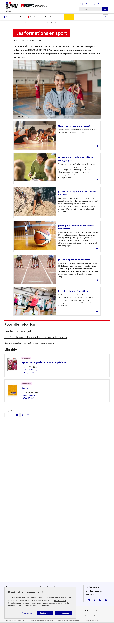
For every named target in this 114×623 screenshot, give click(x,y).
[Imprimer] (6, 415)
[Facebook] (28, 415)
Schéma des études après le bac (68, 620)
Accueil (6, 23)
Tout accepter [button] (63, 613)
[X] (22, 415)
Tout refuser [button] (45, 613)
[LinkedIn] (17, 415)
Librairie (89, 4)
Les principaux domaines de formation (33, 23)
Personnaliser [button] (27, 613)
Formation (15, 23)
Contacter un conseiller (54, 17)
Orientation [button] (34, 17)
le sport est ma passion (44, 342)
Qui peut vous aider (91, 620)
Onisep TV (77, 4)
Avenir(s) (69, 17)
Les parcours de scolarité (93, 616)
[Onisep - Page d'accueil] (27, 5)
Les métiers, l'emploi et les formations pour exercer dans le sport (35, 337)
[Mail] (12, 415)
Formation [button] (10, 17)
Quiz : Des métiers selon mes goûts (42, 620)
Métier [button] (21, 17)
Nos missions (103, 4)
